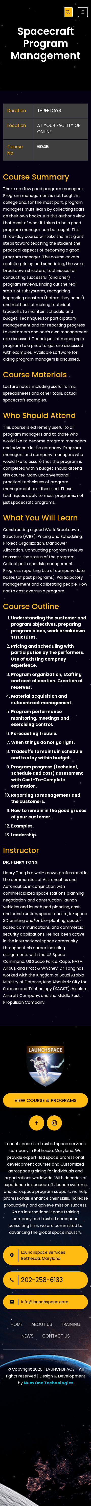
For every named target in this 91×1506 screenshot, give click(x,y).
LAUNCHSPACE (60, 1369)
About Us (41, 1324)
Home (16, 1324)
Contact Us (56, 1336)
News (27, 1336)
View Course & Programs (45, 1100)
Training (70, 1324)
